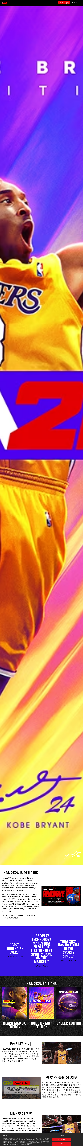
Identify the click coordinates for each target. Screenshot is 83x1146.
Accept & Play (21, 1083)
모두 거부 (62, 1143)
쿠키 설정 (62, 1135)
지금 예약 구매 (63, 3)
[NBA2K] (5, 3)
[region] (41, 1139)
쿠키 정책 (29, 1144)
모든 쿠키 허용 (61, 1139)
